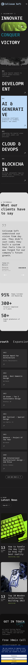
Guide (18, 557)
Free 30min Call (14, 640)
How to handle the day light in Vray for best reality (16, 550)
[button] (5, 275)
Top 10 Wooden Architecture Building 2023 (16, 598)
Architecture (11, 557)
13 (3, 547)
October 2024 (3, 551)
